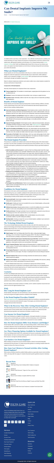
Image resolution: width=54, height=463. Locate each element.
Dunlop (29, 450)
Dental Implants (7, 446)
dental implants (25, 76)
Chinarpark (30, 446)
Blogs (29, 418)
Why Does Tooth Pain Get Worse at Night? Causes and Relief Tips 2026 (27, 381)
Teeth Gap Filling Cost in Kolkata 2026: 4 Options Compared (25, 364)
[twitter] (9, 422)
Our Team (30, 407)
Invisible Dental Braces (9, 432)
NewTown (30, 443)
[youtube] (16, 422)
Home (5, 14)
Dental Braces (7, 451)
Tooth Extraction (31, 437)
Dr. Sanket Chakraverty (15, 21)
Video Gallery (31, 414)
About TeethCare (31, 405)
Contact (29, 420)
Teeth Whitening (7, 453)
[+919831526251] (49, 454)
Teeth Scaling (31, 432)
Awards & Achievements (33, 411)
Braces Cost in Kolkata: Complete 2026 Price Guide (23, 375)
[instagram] (12, 422)
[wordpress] (23, 422)
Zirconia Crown (7, 437)
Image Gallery (31, 416)
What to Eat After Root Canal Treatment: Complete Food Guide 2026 (27, 386)
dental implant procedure (12, 299)
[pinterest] (19, 422)
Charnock (30, 453)
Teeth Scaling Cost (32, 435)
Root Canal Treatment (9, 441)
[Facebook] (5, 422)
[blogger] (5, 425)
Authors (29, 409)
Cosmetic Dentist (8, 444)
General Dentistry (8, 455)
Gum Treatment (31, 430)
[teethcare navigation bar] (49, 2)
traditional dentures (37, 124)
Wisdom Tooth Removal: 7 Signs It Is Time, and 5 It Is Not (24, 370)
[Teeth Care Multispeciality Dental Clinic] (12, 2)
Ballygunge (30, 448)
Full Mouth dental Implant (9, 439)
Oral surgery (6, 448)
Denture (6, 435)
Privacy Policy (31, 425)
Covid (29, 423)
